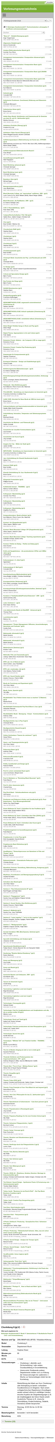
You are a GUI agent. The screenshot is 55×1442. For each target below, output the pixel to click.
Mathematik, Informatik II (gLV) (13, 633)
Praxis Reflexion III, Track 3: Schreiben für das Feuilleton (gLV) (24, 808)
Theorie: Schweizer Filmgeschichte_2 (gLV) (18, 1123)
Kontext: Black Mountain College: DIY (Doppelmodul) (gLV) (23, 529)
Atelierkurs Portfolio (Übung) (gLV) (15, 125)
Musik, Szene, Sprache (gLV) (13, 690)
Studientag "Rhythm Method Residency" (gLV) (19, 953)
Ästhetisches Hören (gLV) (12, 109)
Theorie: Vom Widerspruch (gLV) (14, 1166)
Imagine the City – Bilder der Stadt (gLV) (17, 444)
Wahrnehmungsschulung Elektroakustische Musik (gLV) (22, 1293)
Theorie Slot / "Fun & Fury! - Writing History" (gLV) (20, 1066)
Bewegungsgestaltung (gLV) (13, 186)
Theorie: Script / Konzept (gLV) (14, 1130)
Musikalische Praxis (45, 1333)
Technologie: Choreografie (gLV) (14, 1003)
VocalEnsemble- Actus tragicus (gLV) (16, 1254)
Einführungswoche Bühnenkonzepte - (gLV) (18, 368)
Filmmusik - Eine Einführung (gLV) (15, 385)
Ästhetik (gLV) (8, 93)
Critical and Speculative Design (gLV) (16, 274)
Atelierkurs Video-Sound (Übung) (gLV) (16, 132)
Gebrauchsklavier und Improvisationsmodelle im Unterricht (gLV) (25, 406)
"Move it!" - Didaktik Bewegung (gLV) (16, 36)
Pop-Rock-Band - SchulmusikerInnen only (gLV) (19, 792)
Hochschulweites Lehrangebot (37, 27)
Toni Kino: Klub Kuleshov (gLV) (14, 1207)
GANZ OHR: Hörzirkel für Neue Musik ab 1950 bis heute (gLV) (24, 399)
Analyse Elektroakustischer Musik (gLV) (16, 50)
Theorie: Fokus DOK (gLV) (12, 1080)
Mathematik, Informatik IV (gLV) (14, 640)
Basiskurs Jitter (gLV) (10, 179)
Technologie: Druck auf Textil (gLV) (15, 1019)
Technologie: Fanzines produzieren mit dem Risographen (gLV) (25, 1026)
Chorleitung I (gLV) (9, 236)
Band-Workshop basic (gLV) (13, 172)
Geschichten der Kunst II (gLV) (13, 437)
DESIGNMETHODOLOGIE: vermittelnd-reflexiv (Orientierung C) (24, 318)
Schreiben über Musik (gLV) (12, 882)
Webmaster (50, 1437)
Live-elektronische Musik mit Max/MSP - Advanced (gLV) (22, 610)
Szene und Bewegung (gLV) (13, 960)
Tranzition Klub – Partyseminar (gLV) (15, 1214)
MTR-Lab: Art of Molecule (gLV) (14, 662)
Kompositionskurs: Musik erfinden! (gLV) (17, 515)
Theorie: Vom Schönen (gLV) (13, 1159)
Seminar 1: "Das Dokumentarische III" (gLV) (18, 889)
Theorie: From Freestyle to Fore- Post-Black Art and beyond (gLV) (25, 1087)
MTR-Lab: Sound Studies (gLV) (14, 676)
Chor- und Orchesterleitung (13, 1335)
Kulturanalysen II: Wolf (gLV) (13, 567)
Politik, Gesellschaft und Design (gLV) (16, 764)
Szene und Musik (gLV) (11, 967)
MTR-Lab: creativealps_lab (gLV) (14, 669)
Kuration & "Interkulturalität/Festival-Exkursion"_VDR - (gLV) (24, 596)
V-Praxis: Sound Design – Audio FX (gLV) (17, 1247)
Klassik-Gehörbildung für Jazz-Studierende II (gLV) (20, 472)
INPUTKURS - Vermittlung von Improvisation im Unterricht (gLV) (25, 451)
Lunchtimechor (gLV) (10, 617)
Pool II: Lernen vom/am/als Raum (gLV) (16, 771)
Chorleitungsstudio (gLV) (12, 250)
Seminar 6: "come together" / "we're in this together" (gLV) (23, 917)
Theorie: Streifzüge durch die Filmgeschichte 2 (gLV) (21, 1144)
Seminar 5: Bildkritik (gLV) (12, 910)
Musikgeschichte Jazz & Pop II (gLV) (15, 721)
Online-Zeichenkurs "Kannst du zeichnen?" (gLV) (20, 735)
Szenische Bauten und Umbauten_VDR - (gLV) (19, 974)
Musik (23, 1333)
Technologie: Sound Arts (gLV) (14, 1033)
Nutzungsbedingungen (38, 1437)
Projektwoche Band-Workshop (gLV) (15, 844)
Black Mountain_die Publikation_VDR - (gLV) (18, 200)
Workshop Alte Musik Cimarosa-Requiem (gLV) (19, 1309)
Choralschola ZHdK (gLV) (12, 229)
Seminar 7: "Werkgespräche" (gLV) (15, 924)
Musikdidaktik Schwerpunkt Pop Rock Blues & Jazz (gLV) (22, 706)
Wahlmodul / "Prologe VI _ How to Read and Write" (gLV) (22, 1286)
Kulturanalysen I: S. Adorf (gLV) (14, 560)
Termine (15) (10, 1421)
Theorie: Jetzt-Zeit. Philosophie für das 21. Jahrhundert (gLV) (24, 1094)
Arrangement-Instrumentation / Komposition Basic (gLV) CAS (24, 79)
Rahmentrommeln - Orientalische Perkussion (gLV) (20, 860)
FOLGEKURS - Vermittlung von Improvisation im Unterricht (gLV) (25, 392)
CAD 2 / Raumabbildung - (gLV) (14, 208)
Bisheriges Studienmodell (16, 27)
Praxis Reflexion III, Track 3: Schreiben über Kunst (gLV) (22, 823)
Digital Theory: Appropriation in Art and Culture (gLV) (21, 333)
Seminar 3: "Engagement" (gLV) (14, 896)
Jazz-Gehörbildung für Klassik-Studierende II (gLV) (20, 458)
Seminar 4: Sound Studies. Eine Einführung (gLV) (20, 903)
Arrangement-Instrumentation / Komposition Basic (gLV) (22, 64)
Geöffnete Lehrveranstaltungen (16, 29)
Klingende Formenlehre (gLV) (13, 479)
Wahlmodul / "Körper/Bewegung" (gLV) (16, 1279)
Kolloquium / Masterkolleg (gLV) (14, 494)
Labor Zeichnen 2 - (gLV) (11, 603)
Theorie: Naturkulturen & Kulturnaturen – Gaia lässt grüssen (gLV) (25, 1101)
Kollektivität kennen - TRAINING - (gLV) (16, 487)
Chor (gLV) (7, 222)
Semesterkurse (31, 1333)
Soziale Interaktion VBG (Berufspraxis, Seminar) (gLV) (21, 932)
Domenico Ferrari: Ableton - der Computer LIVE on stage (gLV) (24, 340)
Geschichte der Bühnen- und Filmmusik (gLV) (19, 422)
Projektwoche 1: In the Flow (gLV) (14, 837)
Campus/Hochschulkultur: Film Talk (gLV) (17, 215)
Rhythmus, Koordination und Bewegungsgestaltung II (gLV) (23, 874)
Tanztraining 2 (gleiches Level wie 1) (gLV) (17, 996)
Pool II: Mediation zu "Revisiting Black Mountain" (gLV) (22, 778)
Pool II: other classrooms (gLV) (14, 785)
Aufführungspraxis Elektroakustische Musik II (18, 150)
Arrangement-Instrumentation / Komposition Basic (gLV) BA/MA (25, 71)
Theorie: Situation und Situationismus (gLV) (18, 1137)
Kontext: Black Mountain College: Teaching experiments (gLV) (24, 537)
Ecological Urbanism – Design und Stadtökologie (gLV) (22, 361)
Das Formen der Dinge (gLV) (13, 281)
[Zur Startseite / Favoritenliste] (4, 27)
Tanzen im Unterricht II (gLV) (13, 982)
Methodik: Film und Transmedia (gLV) (16, 655)
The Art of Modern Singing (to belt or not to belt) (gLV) (22, 1050)
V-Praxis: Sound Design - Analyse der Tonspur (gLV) (21, 1240)
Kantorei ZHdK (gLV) (10, 465)
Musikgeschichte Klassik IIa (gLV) (14, 728)
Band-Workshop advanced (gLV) (14, 165)
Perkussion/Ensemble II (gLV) (13, 756)
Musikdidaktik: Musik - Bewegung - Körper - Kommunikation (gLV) (25, 714)
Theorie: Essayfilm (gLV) (11, 1073)
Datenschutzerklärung (22, 1437)
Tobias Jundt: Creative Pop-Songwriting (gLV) (19, 1200)
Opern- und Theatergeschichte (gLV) (15, 742)
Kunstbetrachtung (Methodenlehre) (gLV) (17, 574)
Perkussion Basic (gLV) (11, 749)
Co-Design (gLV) (9, 267)
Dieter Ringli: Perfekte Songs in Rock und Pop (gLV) (21, 326)
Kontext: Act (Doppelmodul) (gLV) (15, 522)
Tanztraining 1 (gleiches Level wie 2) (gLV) (17, 989)
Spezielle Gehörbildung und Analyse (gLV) (17, 939)
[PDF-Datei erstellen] (24, 1327)
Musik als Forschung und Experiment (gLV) (18, 683)
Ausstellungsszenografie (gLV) (14, 158)
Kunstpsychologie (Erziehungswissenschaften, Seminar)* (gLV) (25, 588)
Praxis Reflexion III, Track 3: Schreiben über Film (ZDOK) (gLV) (24, 815)
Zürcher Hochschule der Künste (11, 1432)
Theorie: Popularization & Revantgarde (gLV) (18, 1109)
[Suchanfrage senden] (44, 32)
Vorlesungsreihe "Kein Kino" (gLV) (15, 1261)
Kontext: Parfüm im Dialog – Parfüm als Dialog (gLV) (21, 544)
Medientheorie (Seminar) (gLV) (13, 647)
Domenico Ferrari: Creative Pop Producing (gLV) (19, 347)
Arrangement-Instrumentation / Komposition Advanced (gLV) (24, 57)
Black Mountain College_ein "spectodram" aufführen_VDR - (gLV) (25, 193)
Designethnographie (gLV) (12, 295)
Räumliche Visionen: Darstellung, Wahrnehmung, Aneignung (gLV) (26, 867)
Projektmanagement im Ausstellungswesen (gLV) (20, 830)
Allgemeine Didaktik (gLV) (12, 43)
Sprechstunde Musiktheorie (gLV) (14, 946)
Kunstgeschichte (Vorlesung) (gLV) (15, 581)
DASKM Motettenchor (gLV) (12, 288)
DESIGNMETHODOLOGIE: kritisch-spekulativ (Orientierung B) (24, 311)
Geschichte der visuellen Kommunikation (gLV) (19, 429)
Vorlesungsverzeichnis (20, 9)
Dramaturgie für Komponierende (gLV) (16, 354)
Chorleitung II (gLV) (10, 243)
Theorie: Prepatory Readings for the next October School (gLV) (24, 1116)
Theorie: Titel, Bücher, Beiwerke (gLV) (16, 1151)
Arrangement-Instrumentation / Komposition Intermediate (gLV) (25, 86)
